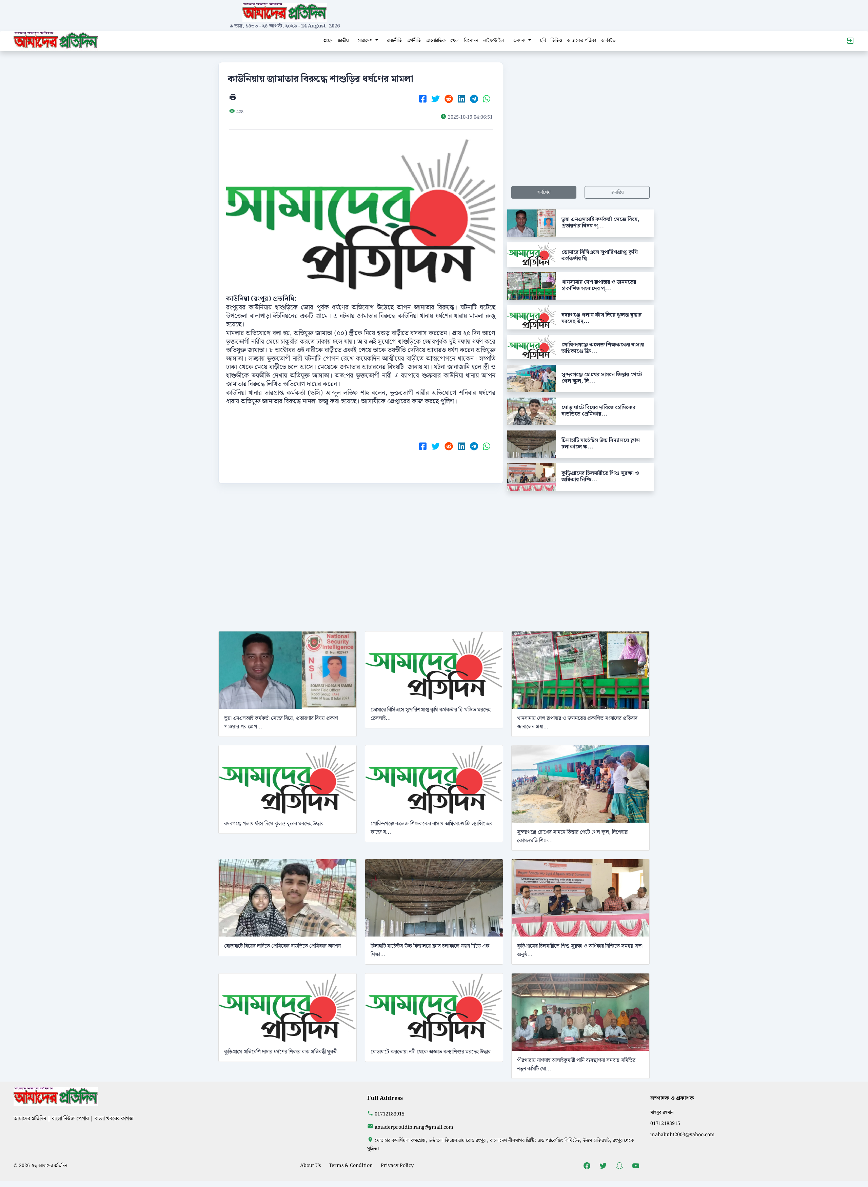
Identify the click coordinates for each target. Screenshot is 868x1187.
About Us (310, 1165)
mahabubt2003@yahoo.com (682, 1135)
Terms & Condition (351, 1165)
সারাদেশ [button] (366, 40)
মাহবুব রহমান (662, 1112)
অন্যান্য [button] (520, 40)
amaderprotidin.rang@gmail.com (414, 1127)
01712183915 (390, 1114)
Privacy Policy (397, 1165)
